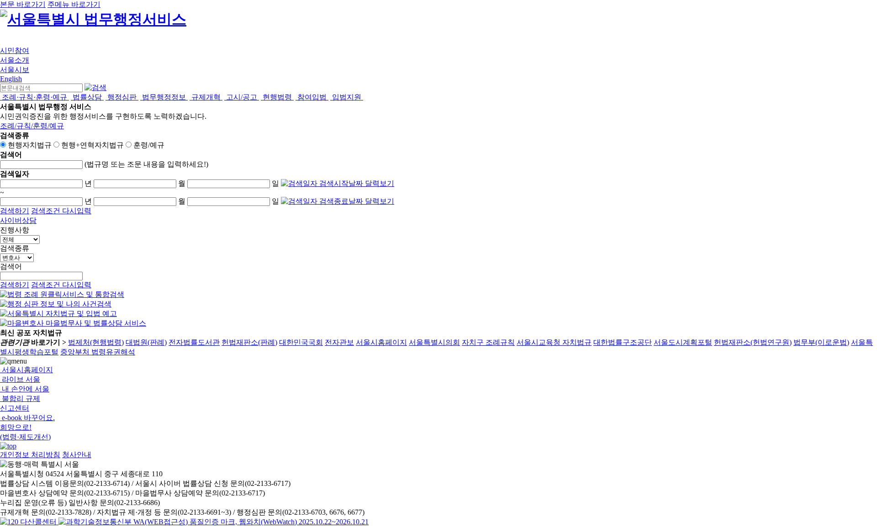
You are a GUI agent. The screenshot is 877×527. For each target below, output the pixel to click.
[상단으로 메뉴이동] (8, 446)
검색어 (11, 266)
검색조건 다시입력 (61, 211)
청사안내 (76, 454)
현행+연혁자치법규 (92, 145)
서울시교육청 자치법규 (554, 342)
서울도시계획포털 (683, 342)
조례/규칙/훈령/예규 (32, 126)
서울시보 (14, 70)
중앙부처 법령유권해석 (97, 352)
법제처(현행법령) (96, 342)
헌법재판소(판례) (249, 342)
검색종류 (14, 248)
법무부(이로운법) (821, 342)
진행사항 (14, 230)
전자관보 (339, 342)
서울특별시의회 (434, 342)
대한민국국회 (301, 342)
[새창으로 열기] (62, 294)
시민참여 (14, 50)
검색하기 (14, 211)
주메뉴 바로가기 (74, 4)
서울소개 (14, 60)
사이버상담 (18, 220)
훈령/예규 (148, 145)
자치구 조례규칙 (488, 342)
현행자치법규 (30, 145)
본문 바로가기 (23, 4)
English (11, 79)
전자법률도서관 (194, 342)
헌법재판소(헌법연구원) (753, 342)
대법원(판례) (146, 342)
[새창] (213, 522)
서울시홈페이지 (381, 342)
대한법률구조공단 (622, 342)
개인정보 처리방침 (30, 454)
